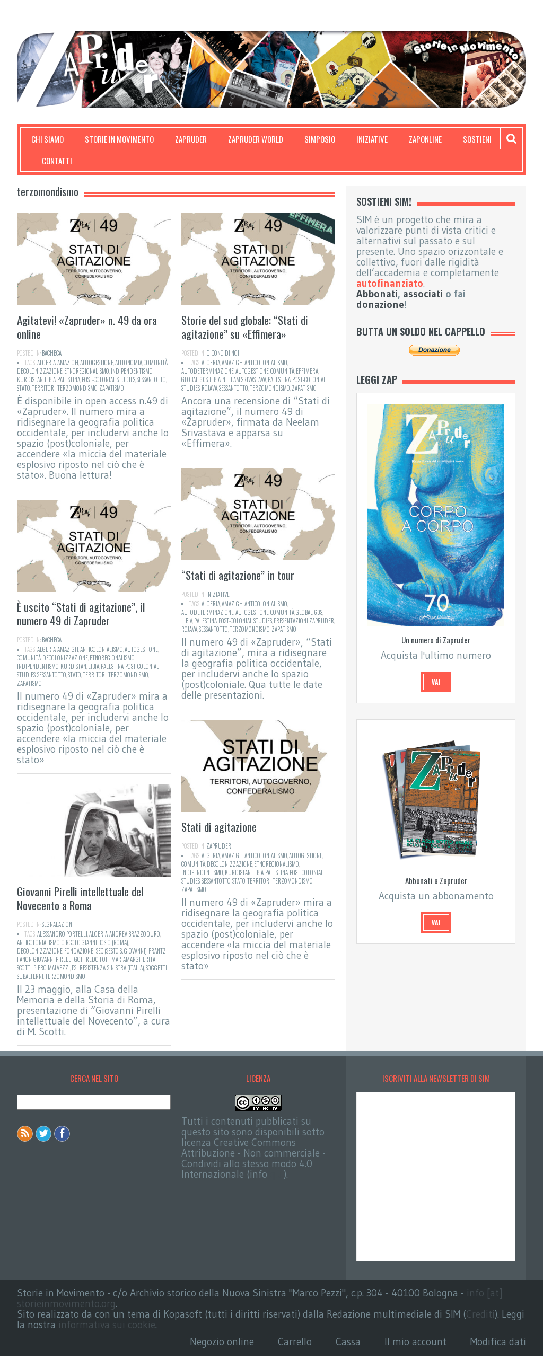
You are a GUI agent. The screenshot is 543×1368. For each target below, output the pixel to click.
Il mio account (415, 1342)
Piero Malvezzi (51, 968)
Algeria (46, 362)
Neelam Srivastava (244, 379)
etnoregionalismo (86, 371)
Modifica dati (498, 1342)
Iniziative (372, 139)
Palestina (68, 379)
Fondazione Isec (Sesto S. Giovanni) (105, 951)
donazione (380, 304)
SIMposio (319, 139)
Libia (50, 379)
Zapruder (191, 139)
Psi (75, 968)
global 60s (194, 379)
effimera (307, 371)
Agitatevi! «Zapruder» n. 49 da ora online (87, 327)
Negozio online (222, 1342)
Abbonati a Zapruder (436, 880)
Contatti (57, 160)
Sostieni (477, 139)
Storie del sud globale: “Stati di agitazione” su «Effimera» (244, 327)
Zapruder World (255, 139)
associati (423, 294)
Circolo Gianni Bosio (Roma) (95, 942)
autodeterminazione (207, 371)
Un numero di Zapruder (435, 640)
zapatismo (111, 388)
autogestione (96, 362)
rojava (209, 388)
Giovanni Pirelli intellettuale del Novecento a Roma (80, 898)
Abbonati (377, 294)
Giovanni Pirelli (53, 959)
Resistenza (93, 968)
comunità (156, 362)
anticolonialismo (265, 362)
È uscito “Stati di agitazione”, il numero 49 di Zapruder (81, 613)
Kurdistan (30, 379)
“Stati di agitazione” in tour (237, 575)
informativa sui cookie (106, 1325)
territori (44, 388)
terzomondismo (77, 388)
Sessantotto (151, 379)
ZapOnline (425, 139)
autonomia (128, 362)
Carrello (295, 1342)
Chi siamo (47, 139)
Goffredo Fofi (92, 959)
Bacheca (52, 353)
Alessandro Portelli (62, 934)
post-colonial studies (108, 379)
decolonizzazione (40, 371)
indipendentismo (132, 371)
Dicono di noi (222, 353)
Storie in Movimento (119, 139)
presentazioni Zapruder (304, 620)
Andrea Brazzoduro (134, 934)
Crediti (480, 1314)
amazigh (67, 362)
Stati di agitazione (219, 826)
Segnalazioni (58, 924)
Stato (23, 388)
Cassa (348, 1342)
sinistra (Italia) (125, 968)
